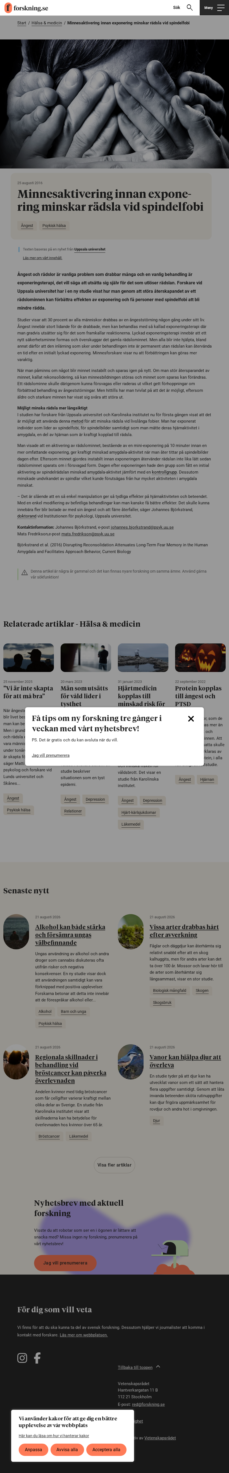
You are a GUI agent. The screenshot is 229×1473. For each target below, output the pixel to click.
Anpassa (33, 1449)
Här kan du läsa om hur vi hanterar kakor (54, 1436)
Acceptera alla (106, 1449)
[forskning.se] (24, 8)
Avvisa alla (67, 1449)
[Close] (191, 718)
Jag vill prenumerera (51, 755)
